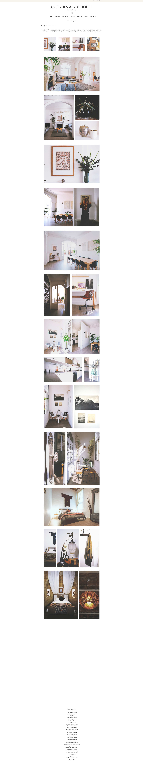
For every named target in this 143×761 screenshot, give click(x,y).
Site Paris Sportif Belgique (71, 757)
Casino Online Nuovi (72, 714)
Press (86, 16)
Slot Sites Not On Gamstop (72, 724)
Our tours (57, 16)
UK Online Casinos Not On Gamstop (72, 744)
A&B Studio (65, 16)
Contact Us (93, 16)
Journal (73, 16)
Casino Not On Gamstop (72, 720)
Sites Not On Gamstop (72, 727)
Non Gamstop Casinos (72, 712)
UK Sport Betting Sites (72, 746)
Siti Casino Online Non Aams (72, 752)
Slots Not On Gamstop (72, 725)
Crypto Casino (72, 756)
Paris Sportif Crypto (72, 722)
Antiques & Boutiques (71, 7)
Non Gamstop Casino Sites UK (71, 747)
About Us (79, 16)
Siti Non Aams (72, 759)
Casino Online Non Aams (72, 749)
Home (50, 16)
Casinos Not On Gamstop (72, 715)
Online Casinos (72, 735)
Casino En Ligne (72, 740)
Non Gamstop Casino (71, 730)
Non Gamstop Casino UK (72, 732)
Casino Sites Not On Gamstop (72, 729)
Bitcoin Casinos (72, 754)
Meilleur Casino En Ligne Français (72, 751)
